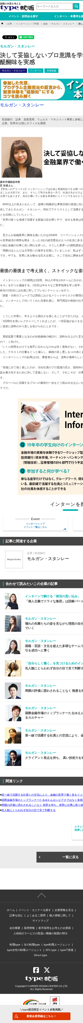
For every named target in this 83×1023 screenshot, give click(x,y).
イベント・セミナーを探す (35, 910)
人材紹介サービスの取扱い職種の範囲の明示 (41, 933)
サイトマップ (40, 920)
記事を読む (16, 915)
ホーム (11, 910)
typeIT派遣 (66, 949)
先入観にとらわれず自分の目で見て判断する (29, 810)
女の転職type (32, 944)
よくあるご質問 (36, 915)
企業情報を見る (64, 910)
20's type (51, 949)
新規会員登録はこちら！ (41, 1016)
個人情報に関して (60, 915)
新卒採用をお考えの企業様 (54, 927)
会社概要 (14, 927)
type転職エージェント (57, 944)
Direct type (40, 955)
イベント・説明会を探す (23, 16)
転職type (15, 944)
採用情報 (29, 927)
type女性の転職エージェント (24, 949)
